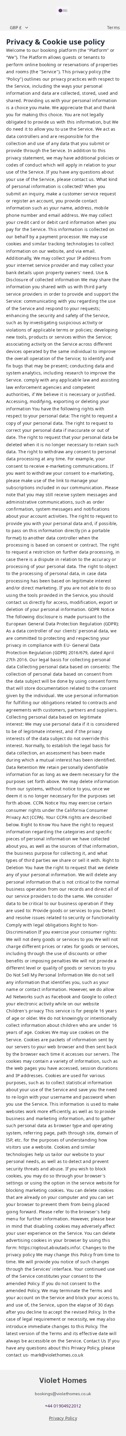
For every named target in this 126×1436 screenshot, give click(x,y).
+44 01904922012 (63, 1406)
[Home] (63, 10)
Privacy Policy (63, 1418)
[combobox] (55, 27)
